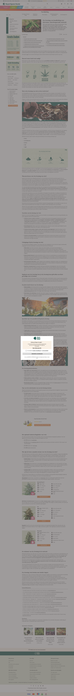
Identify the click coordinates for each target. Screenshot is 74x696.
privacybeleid (45, 350)
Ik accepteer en (37, 350)
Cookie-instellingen (37, 350)
